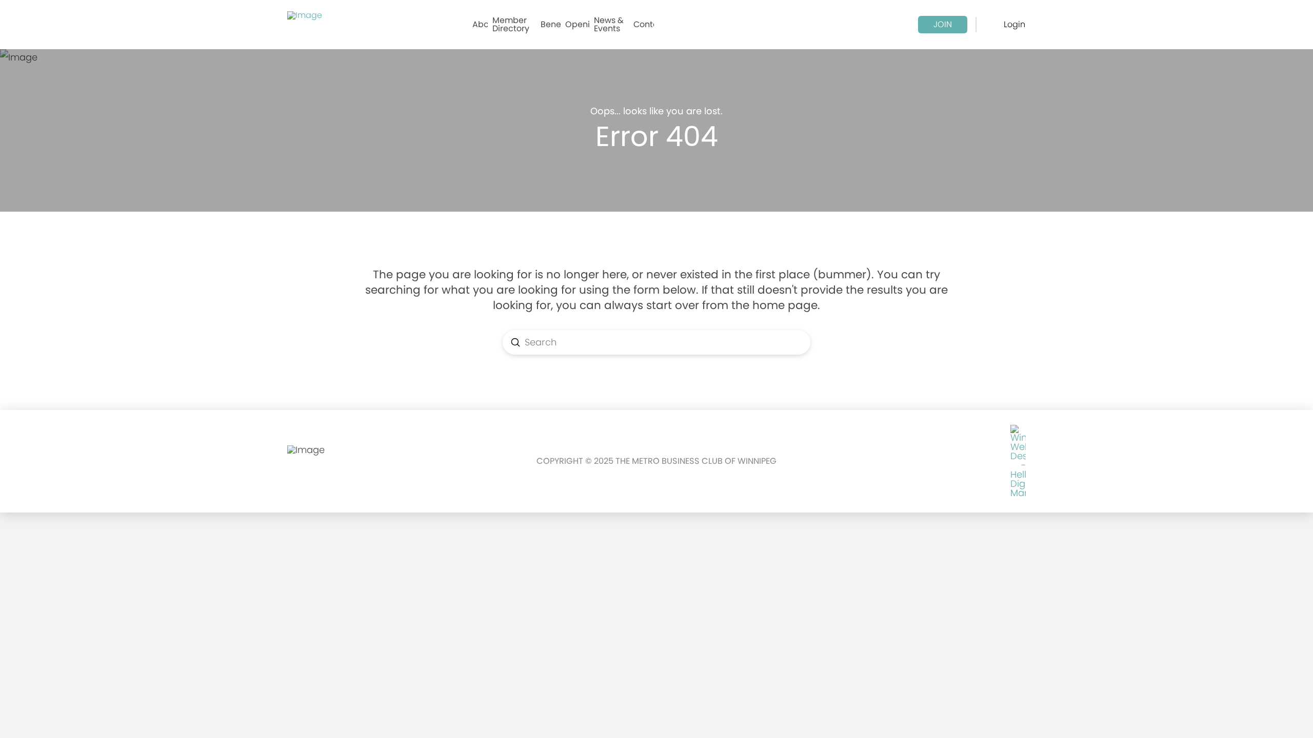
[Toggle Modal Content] (993, 24)
